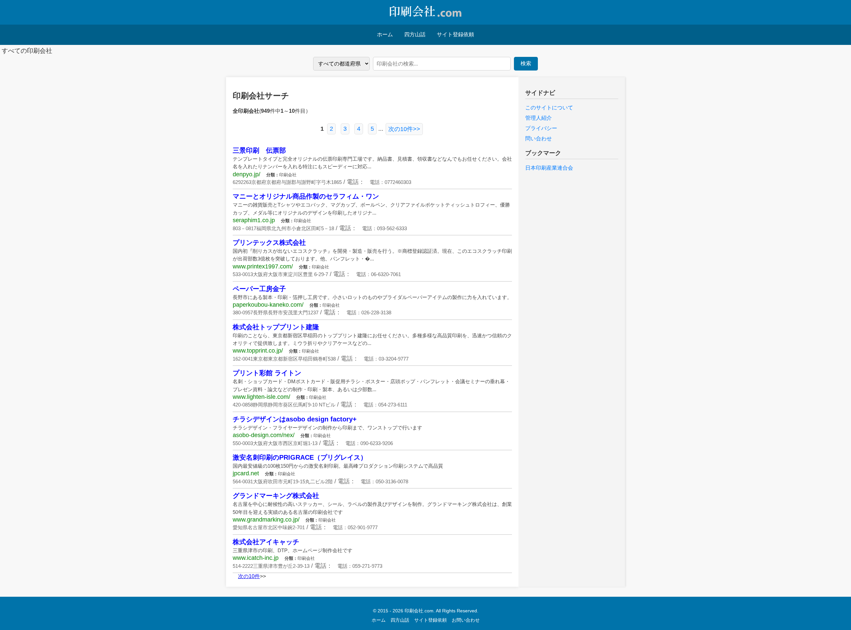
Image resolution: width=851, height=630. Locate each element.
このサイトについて (549, 107)
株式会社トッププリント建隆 (276, 327)
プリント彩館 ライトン (267, 373)
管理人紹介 (538, 118)
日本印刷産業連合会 (549, 168)
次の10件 (249, 576)
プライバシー (541, 128)
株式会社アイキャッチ (266, 542)
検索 (526, 63)
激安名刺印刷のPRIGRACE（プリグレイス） (300, 457)
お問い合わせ (466, 620)
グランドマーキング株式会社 (276, 495)
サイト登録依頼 (455, 34)
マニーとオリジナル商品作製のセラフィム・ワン (306, 196)
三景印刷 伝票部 (259, 150)
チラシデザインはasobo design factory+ (295, 419)
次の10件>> (404, 129)
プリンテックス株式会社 (269, 242)
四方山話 (415, 34)
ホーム (385, 34)
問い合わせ (538, 138)
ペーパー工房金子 (259, 288)
